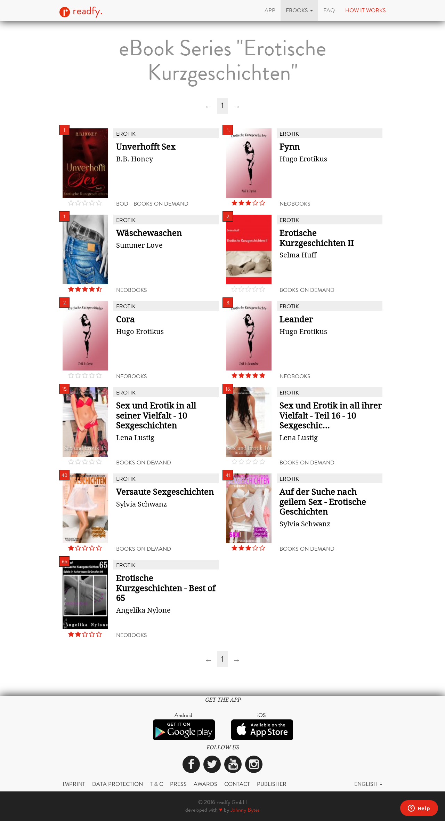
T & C (156, 784)
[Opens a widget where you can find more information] (419, 809)
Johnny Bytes (245, 810)
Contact (237, 784)
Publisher (271, 784)
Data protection (117, 784)
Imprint (74, 784)
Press (178, 784)
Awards (205, 784)
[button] (299, 10)
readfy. (86, 11)
